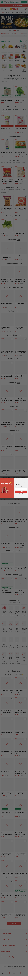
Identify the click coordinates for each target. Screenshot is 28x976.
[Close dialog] (27, 478)
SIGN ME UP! (21, 491)
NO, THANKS (21, 493)
